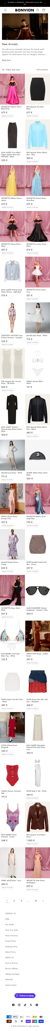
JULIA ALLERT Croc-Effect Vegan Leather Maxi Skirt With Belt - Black (10, 155)
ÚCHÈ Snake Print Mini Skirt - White (12, 701)
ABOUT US (9, 957)
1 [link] (7, 900)
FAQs (7, 919)
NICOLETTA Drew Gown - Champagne (36, 882)
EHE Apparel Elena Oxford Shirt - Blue (37, 154)
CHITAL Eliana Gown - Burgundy (9, 746)
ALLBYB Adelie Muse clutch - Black (37, 474)
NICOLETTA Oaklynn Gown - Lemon (12, 199)
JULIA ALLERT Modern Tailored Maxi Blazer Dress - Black (12, 429)
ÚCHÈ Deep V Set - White (37, 791)
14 (36, 900)
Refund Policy (10, 952)
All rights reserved (32, 1026)
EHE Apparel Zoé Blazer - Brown (36, 836)
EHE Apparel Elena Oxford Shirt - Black (37, 428)
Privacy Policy (10, 941)
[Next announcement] (45, 3)
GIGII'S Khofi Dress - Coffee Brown (37, 655)
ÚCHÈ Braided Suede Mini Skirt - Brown (37, 563)
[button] (5, 10)
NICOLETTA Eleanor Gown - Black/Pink (11, 108)
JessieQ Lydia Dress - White (37, 336)
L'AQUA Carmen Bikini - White (35, 382)
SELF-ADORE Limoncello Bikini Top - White (10, 655)
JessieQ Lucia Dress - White (11, 473)
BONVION (21, 1026)
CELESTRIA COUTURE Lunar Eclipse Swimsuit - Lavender (12, 337)
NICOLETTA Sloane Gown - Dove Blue (37, 199)
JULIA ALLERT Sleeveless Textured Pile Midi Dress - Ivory (36, 747)
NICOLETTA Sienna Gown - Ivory (37, 291)
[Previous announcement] (5, 3)
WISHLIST (9, 979)
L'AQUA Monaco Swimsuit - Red (11, 792)
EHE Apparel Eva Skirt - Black (36, 108)
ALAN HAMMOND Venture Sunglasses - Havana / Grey (37, 609)
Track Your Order (11, 930)
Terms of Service (11, 935)
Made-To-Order (11, 985)
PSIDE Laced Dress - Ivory (11, 881)
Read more (6, 60)
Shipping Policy (11, 946)
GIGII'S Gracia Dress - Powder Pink (9, 518)
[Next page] (43, 901)
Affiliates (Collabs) (12, 974)
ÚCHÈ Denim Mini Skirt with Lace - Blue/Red (37, 701)
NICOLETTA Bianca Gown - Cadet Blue (37, 518)
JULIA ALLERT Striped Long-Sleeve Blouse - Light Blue (11, 291)
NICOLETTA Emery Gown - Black (11, 609)
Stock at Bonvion (11, 963)
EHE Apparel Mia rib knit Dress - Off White (11, 382)
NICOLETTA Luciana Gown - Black (37, 245)
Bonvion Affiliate (11, 968)
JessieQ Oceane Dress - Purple (10, 563)
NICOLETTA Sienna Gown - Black (11, 245)
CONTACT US (10, 913)
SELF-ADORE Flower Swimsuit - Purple (9, 836)
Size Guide (9, 924)
